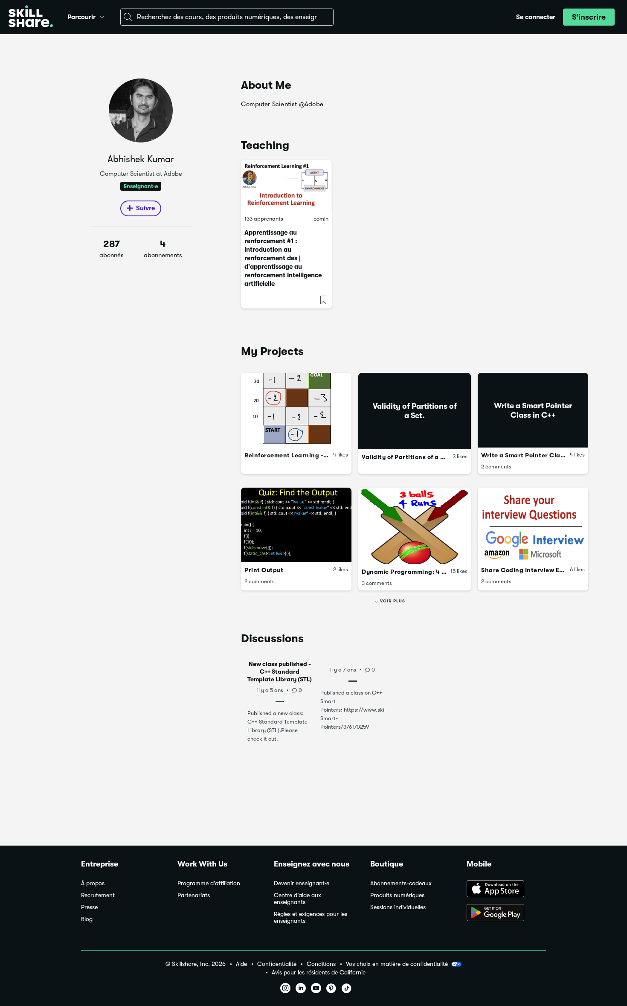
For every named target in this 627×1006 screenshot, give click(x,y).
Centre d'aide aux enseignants (297, 898)
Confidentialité (276, 964)
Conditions (321, 964)
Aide (241, 964)
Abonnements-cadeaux (401, 883)
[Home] (31, 17)
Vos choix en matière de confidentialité (397, 963)
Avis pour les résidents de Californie (319, 972)
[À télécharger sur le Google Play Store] (506, 913)
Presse (89, 907)
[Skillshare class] (286, 185)
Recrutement (98, 895)
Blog (87, 919)
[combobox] (227, 17)
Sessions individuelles (398, 907)
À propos (92, 883)
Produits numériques (397, 895)
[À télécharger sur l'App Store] (506, 889)
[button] (102, 15)
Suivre (145, 208)
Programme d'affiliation (208, 883)
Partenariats (193, 895)
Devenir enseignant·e (301, 883)
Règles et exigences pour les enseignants (310, 917)
